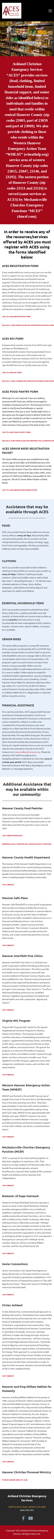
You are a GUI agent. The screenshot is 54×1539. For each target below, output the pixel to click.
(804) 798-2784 (27, 1510)
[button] (50, 10)
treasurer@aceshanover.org (27, 752)
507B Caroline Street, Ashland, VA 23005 (27, 1506)
